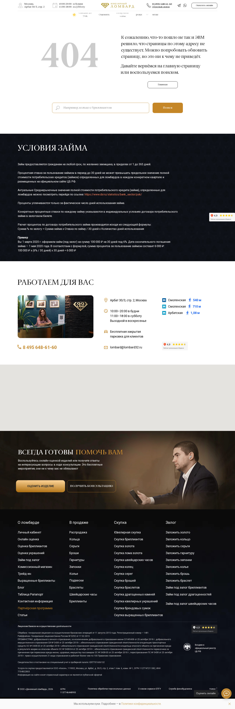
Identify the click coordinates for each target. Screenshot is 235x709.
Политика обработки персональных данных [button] (109, 689)
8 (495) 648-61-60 (162, 4)
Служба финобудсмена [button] (180, 689)
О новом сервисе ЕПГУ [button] (149, 689)
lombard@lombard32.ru (126, 347)
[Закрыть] (230, 704)
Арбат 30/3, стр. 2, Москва (128, 300)
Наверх (212, 689)
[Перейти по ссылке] (20, 5)
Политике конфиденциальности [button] (141, 703)
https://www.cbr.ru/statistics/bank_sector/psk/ (113, 194)
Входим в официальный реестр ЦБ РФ (205, 648)
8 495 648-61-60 (40, 347)
